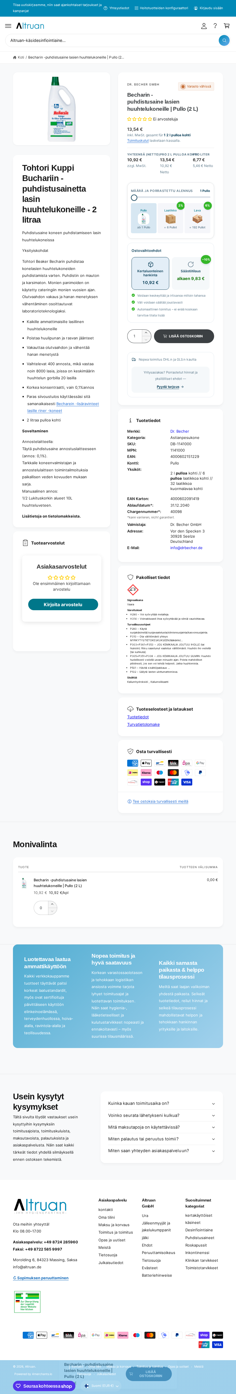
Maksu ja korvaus (114, 1224)
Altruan (30, 1366)
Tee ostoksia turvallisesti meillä (160, 801)
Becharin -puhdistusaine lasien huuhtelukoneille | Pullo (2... (76, 57)
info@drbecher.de (186, 547)
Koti (21, 57)
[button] (8, 26)
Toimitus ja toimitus (115, 1232)
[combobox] (118, 40)
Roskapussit (196, 1245)
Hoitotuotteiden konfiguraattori (164, 8)
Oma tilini (106, 1217)
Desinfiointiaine (199, 1230)
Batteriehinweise (157, 1275)
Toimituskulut (138, 140)
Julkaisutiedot (110, 1262)
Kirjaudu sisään (211, 8)
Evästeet (150, 1267)
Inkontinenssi (197, 1252)
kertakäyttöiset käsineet (198, 1219)
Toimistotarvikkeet (201, 1267)
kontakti (105, 1209)
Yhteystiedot (119, 8)
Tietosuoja (107, 1255)
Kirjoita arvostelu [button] (63, 604)
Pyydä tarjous (168, 387)
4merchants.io (42, 1374)
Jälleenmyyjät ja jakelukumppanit (156, 1226)
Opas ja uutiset (111, 1240)
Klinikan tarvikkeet (201, 1260)
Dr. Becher (179, 431)
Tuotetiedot (138, 716)
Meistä (104, 1247)
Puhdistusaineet (199, 1237)
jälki (145, 1237)
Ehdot (147, 1245)
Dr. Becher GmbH (143, 84)
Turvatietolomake (143, 724)
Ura (145, 1215)
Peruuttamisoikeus (158, 1252)
